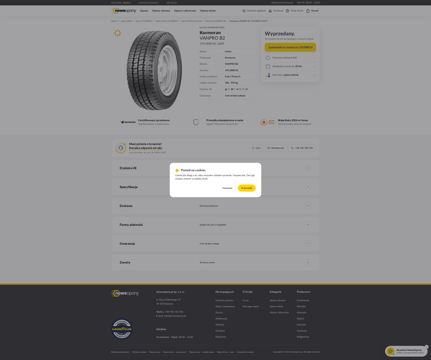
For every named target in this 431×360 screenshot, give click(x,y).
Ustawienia (227, 188)
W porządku (246, 188)
